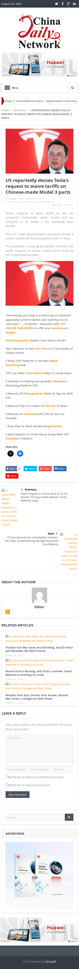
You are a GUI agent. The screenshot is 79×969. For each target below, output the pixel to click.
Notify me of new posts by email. (29, 785)
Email (70, 204)
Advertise (29, 414)
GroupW (50, 961)
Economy (24, 201)
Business (13, 201)
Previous (30, 489)
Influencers (59, 381)
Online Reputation (18, 340)
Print (58, 204)
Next (51, 533)
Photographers (34, 393)
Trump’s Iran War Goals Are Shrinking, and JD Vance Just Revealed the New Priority (39, 649)
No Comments (45, 201)
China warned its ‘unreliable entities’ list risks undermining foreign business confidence (31, 540)
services (57, 328)
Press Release (34, 373)
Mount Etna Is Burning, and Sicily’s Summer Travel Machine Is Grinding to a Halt (39, 672)
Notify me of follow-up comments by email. (36, 777)
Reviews (56, 426)
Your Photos (42, 348)
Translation (13, 438)
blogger (11, 332)
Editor (20, 198)
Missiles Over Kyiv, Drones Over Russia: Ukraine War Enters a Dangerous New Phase (37, 696)
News (33, 201)
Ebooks (51, 406)
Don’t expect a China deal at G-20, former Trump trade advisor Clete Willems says (44, 497)
